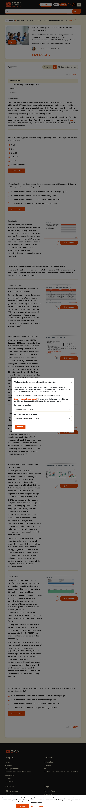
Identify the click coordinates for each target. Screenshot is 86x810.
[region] (43, 802)
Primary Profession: (22, 405)
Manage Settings (37, 806)
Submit (20, 427)
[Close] (71, 382)
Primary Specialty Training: (26, 414)
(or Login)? (33, 399)
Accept (22, 806)
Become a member (21, 399)
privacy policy (36, 802)
